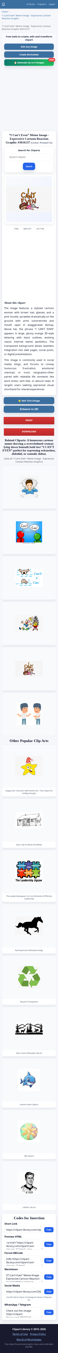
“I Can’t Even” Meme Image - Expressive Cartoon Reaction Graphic (26, 17)
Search (29, 166)
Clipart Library (21, 1329)
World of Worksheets (29, 1339)
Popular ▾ (42, 4)
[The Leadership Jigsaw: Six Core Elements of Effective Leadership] (29, 871)
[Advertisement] (29, 99)
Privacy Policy (38, 1334)
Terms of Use (20, 1334)
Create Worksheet (29, 54)
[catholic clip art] (29, 1183)
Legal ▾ (52, 4)
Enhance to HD (29, 409)
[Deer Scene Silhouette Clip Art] (29, 1028)
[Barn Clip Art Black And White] (29, 820)
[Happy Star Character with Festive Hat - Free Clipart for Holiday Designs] (29, 766)
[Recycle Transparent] (29, 977)
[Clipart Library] (3, 4)
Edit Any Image (29, 46)
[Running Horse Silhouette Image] (29, 926)
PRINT (29, 420)
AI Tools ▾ (31, 4)
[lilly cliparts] (29, 1131)
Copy (48, 1230)
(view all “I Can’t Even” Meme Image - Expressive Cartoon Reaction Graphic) (29, 460)
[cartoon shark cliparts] (29, 1080)
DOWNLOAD (29, 431)
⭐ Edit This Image (29, 400)
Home (5, 11)
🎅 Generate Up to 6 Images (34, 61)
